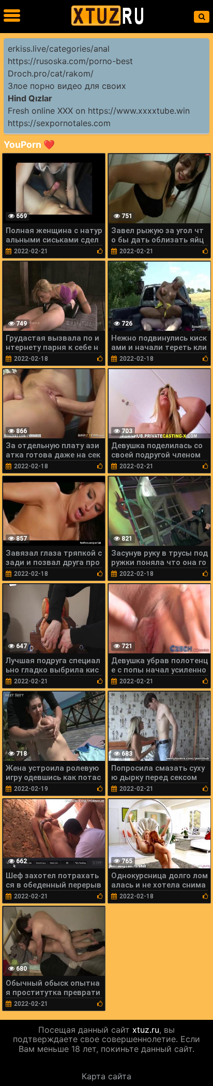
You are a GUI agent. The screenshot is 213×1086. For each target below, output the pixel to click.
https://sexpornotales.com (59, 123)
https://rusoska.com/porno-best (70, 61)
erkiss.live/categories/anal (59, 48)
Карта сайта (106, 1076)
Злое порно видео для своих (67, 86)
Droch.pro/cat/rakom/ (51, 73)
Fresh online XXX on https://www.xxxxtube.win (99, 110)
